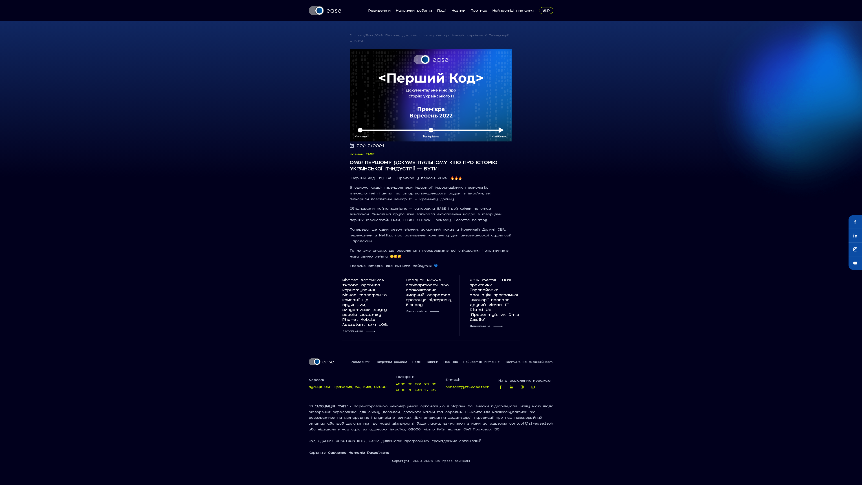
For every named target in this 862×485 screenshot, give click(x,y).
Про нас (479, 10)
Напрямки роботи (414, 10)
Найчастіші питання (513, 10)
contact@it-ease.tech (467, 387)
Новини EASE (362, 154)
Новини (458, 10)
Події (441, 10)
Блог (370, 35)
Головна (357, 35)
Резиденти (379, 10)
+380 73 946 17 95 (416, 390)
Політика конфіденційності (529, 362)
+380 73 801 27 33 (416, 384)
